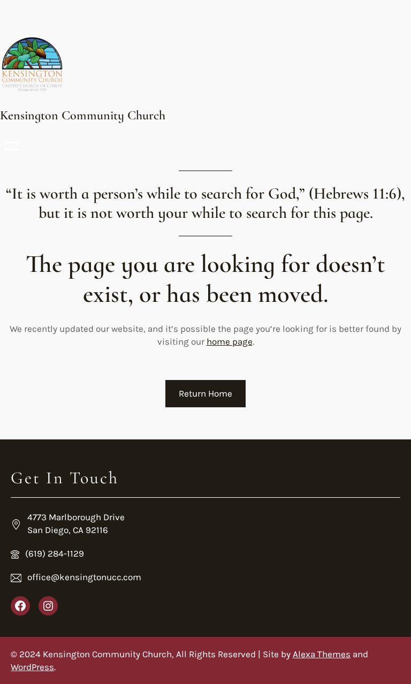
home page (230, 341)
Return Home (205, 393)
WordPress (32, 667)
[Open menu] (11, 146)
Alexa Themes (322, 654)
